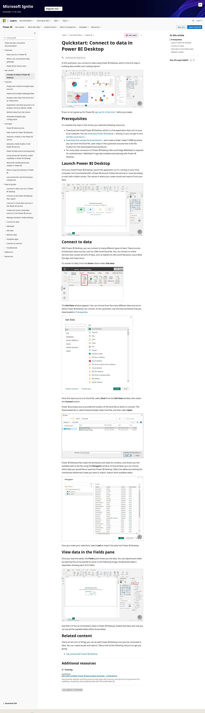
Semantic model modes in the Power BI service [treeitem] (18, 145)
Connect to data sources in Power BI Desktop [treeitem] (20, 190)
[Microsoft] (4, 20)
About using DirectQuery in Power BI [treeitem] (20, 171)
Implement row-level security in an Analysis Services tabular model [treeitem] (20, 106)
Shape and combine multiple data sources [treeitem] (20, 87)
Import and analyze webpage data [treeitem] (20, 93)
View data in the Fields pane (182, 49)
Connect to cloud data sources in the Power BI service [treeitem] (20, 204)
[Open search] (193, 21)
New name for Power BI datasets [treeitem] (20, 132)
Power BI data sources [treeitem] (15, 128)
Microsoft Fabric (76, 35)
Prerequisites (82, 312)
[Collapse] (35, 33)
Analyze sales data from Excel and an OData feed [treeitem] (20, 99)
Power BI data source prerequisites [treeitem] (21, 151)
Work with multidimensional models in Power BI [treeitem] (18, 164)
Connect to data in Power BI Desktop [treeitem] (18, 76)
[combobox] (19, 38)
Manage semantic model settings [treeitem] (20, 217)
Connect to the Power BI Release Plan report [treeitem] (19, 197)
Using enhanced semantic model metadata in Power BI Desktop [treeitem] (20, 157)
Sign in (199, 20)
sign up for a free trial (104, 112)
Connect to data (177, 46)
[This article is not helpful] (193, 60)
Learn (64, 35)
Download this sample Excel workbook (83, 140)
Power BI (88, 35)
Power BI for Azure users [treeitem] (16, 66)
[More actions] (141, 35)
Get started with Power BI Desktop (81, 654)
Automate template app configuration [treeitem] (16, 118)
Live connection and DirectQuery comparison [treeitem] (20, 178)
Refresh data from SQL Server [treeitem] (18, 112)
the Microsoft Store (75, 137)
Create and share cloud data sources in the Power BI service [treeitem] (19, 211)
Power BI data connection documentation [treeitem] (15, 44)
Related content (177, 52)
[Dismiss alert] (200, 5)
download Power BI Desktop (100, 133)
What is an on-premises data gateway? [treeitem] (18, 60)
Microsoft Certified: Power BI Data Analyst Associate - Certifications (89, 676)
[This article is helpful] (190, 60)
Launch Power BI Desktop (181, 43)
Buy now (181, 27)
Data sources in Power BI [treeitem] (16, 54)
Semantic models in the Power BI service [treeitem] (20, 138)
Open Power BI (195, 27)
